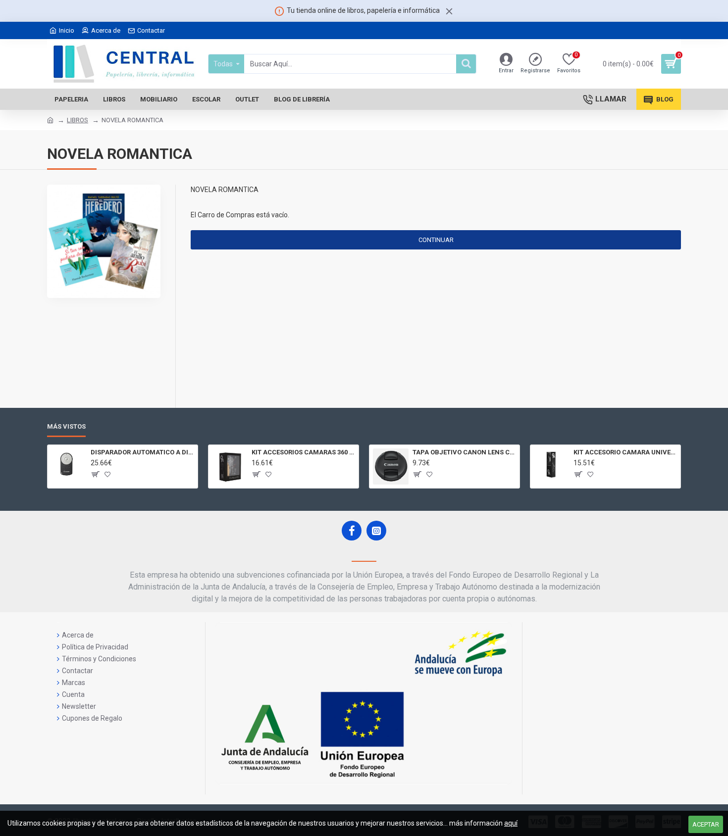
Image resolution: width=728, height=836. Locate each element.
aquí (511, 823)
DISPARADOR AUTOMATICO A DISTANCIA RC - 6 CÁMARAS (142, 452)
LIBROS (77, 120)
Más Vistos (66, 426)
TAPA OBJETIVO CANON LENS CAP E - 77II (464, 452)
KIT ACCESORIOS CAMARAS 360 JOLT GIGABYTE (303, 452)
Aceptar (705, 824)
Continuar (436, 240)
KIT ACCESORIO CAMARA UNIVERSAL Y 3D (625, 452)
